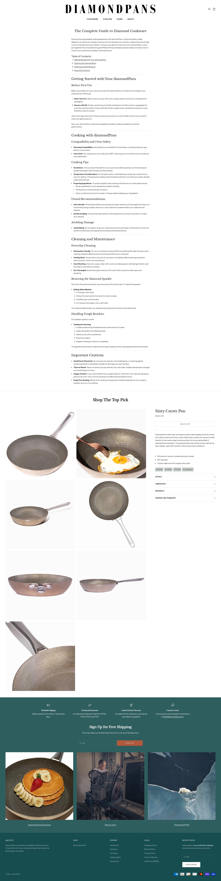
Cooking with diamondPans (85, 63)
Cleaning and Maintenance (84, 67)
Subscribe (191, 865)
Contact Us (114, 861)
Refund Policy (149, 849)
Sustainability (115, 857)
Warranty (114, 849)
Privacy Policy (150, 853)
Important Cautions (82, 70)
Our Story (114, 853)
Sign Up (130, 743)
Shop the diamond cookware (39, 825)
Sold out (185, 424)
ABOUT (130, 19)
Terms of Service (150, 857)
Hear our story (110, 825)
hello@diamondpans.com (173, 717)
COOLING (107, 19)
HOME (120, 19)
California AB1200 (151, 861)
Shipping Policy (150, 845)
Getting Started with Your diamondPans (90, 60)
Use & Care (114, 845)
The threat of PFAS (181, 825)
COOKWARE (92, 19)
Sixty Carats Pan (170, 411)
